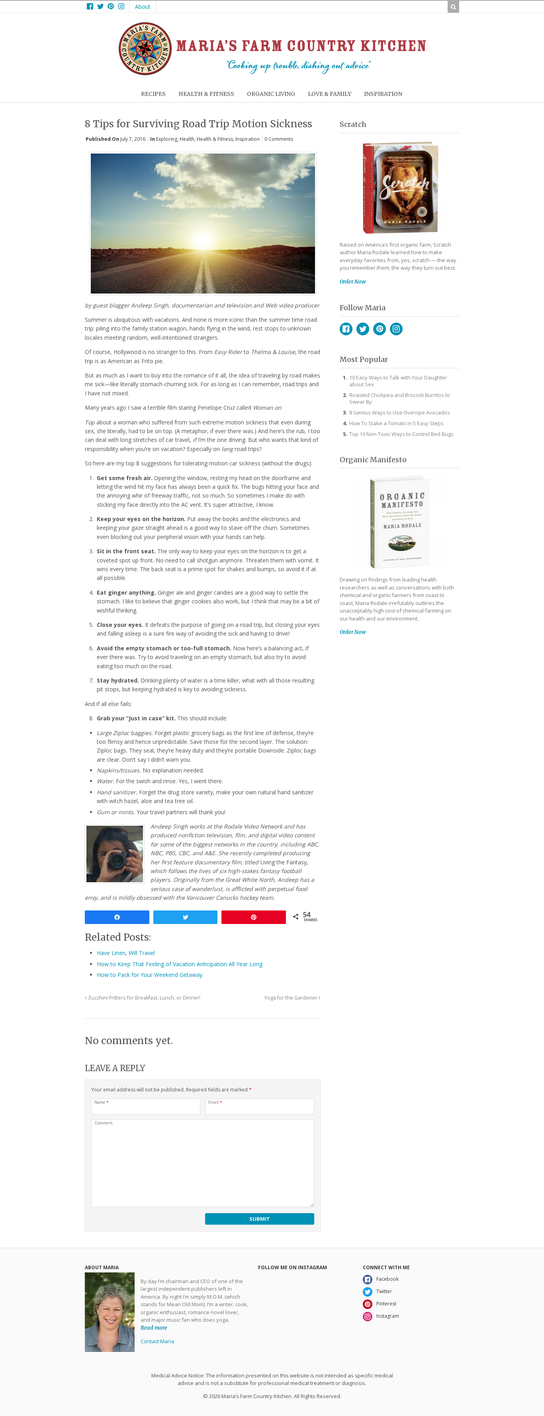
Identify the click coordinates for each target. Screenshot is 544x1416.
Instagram (396, 329)
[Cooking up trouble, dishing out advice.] (272, 73)
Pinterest (379, 329)
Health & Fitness (215, 139)
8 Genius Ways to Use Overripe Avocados (399, 412)
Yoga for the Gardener (291, 997)
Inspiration (247, 139)
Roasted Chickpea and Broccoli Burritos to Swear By (399, 398)
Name (101, 1102)
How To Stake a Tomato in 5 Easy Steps (396, 423)
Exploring (166, 139)
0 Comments (278, 139)
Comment (103, 1123)
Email (215, 1102)
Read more (154, 1328)
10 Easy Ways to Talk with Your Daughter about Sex (398, 381)
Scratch (353, 124)
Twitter (362, 329)
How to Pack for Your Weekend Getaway (149, 974)
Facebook (346, 329)
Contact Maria (157, 1341)
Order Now (353, 281)
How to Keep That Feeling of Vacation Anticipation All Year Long (179, 964)
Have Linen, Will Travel (126, 953)
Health (187, 139)
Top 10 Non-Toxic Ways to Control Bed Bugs (401, 434)
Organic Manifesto (373, 459)
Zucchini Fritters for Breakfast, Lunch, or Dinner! (143, 997)
